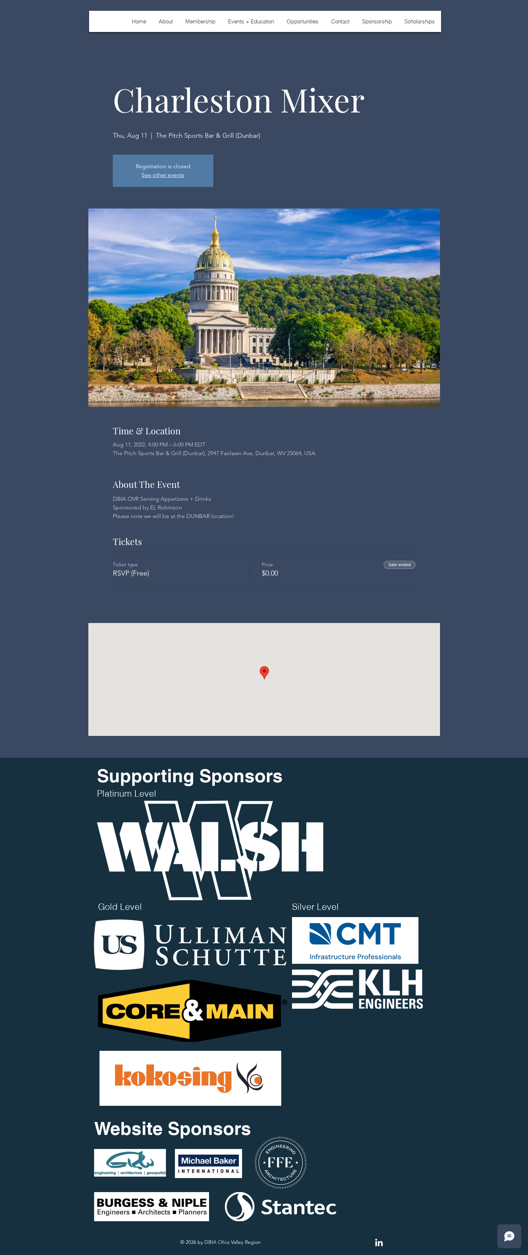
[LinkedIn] (379, 1242)
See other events (163, 174)
